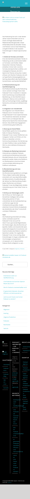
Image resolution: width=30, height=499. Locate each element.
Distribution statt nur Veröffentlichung (15, 403)
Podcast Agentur (25, 363)
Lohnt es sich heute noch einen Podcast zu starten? (15, 463)
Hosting (6, 313)
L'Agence (9, 482)
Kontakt (5, 388)
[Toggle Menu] (26, 3)
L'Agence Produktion (10, 317)
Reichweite (7, 324)
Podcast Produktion (25, 369)
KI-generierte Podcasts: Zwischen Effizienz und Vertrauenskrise (15, 445)
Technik (6, 328)
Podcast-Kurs (5, 369)
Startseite (5, 364)
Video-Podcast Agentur (25, 376)
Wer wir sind (5, 382)
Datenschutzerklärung (25, 347)
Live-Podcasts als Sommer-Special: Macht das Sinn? (15, 417)
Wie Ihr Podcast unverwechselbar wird (15, 287)
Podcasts (22, 248)
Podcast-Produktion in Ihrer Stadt (25, 393)
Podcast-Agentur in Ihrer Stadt (25, 405)
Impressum (25, 350)
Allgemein (17, 248)
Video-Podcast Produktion (25, 383)
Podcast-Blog (5, 375)
